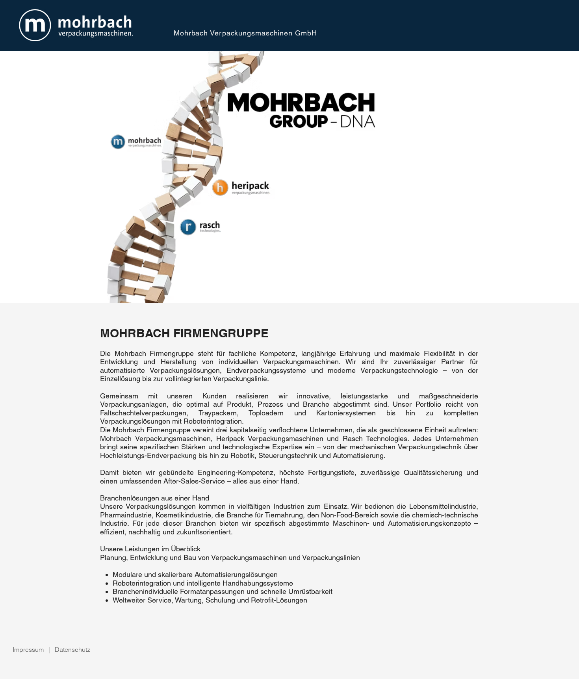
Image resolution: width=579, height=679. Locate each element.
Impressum (28, 649)
